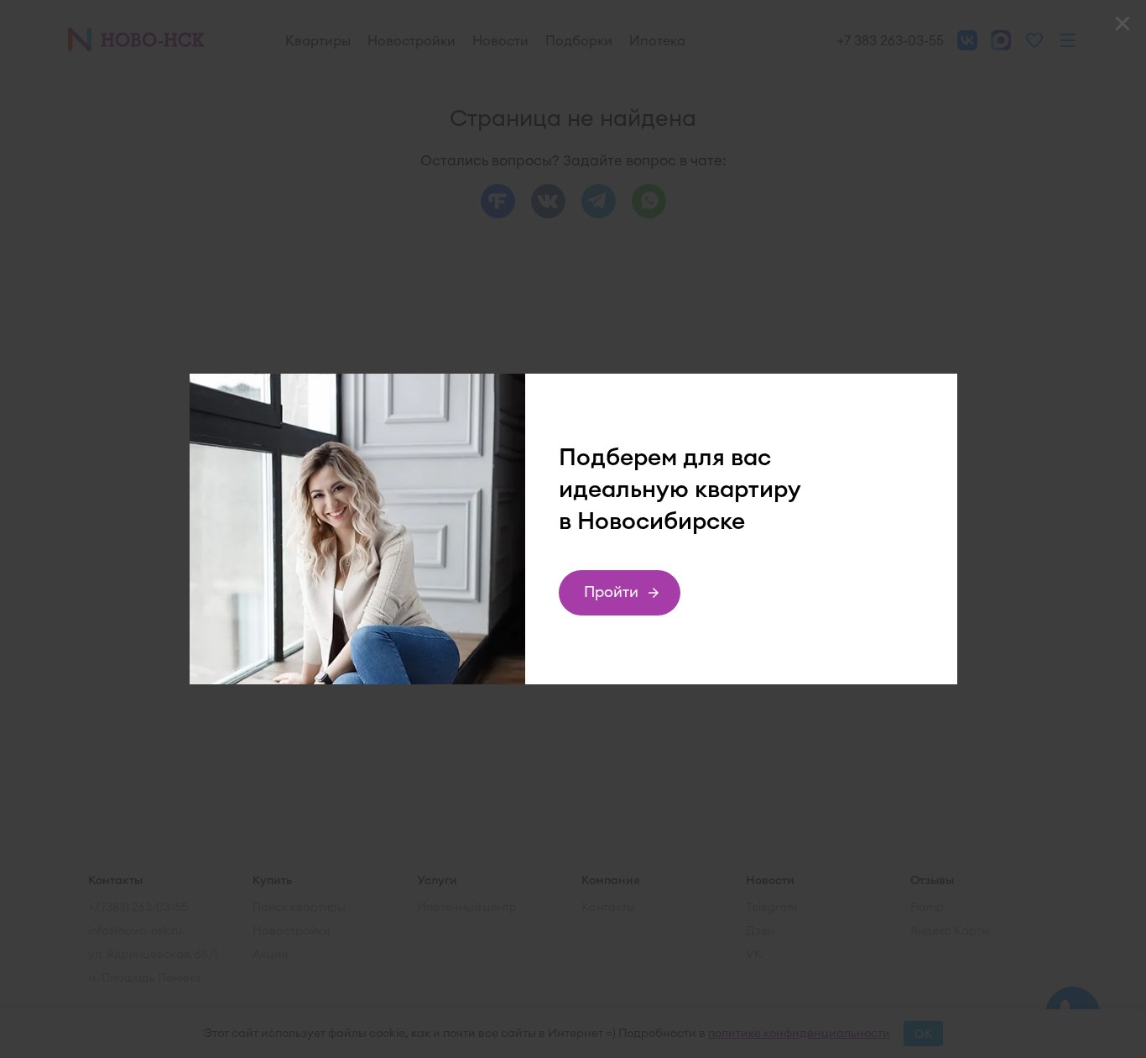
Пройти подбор (611, 598)
